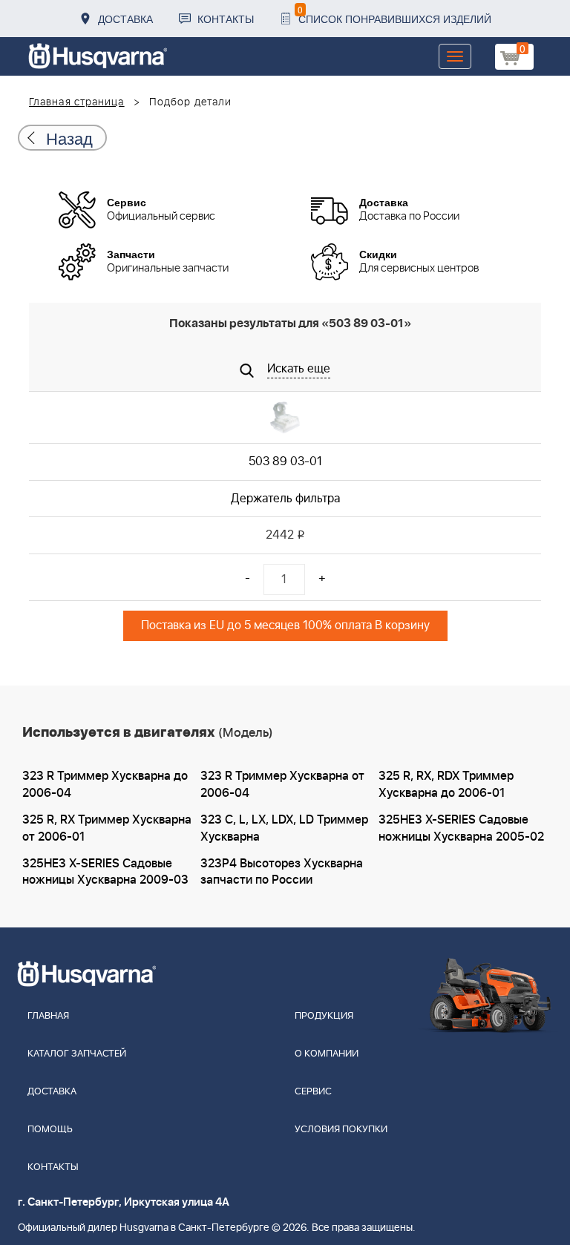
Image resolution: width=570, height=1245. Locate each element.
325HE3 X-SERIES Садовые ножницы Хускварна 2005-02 (461, 828)
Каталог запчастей (76, 1054)
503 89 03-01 (285, 461)
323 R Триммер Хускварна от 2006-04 (282, 784)
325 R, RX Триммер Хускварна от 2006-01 (106, 828)
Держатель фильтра (285, 498)
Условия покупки (341, 1130)
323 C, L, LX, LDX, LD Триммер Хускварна (284, 828)
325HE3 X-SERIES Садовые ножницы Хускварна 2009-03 (105, 872)
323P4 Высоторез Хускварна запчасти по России (281, 872)
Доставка (125, 18)
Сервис (313, 1092)
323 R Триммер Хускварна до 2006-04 (105, 784)
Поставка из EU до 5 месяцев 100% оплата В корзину (285, 625)
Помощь (50, 1130)
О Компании (326, 1054)
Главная (48, 1016)
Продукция (324, 1016)
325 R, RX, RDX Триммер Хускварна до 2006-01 (446, 784)
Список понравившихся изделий (394, 14)
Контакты (225, 18)
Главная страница (77, 102)
